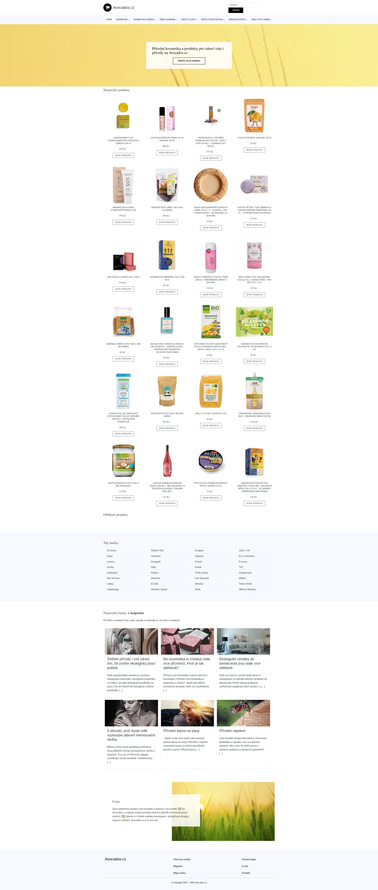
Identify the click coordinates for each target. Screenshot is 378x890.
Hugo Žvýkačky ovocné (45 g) (254, 137)
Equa (110, 556)
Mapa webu (179, 873)
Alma (197, 589)
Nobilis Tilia (157, 550)
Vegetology (113, 589)
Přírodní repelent (232, 731)
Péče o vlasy (188, 19)
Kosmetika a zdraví (143, 19)
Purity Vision (201, 572)
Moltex (242, 578)
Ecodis (154, 584)
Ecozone (111, 550)
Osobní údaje (249, 859)
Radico (155, 572)
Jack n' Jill (244, 550)
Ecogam (199, 550)
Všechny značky (181, 859)
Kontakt (246, 873)
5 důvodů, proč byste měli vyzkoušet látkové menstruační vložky (131, 735)
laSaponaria (245, 572)
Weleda (199, 584)
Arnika (110, 567)
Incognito (156, 561)
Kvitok (198, 567)
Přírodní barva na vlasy (181, 731)
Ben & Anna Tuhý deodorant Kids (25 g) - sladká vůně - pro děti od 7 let (254, 280)
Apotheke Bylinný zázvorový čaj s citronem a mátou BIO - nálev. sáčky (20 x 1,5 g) (211, 347)
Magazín (177, 866)
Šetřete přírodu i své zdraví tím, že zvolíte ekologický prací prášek (131, 663)
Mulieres (155, 578)
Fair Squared (202, 578)
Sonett (198, 561)
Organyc (199, 556)
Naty (153, 567)
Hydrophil (112, 572)
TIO (241, 567)
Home (109, 19)
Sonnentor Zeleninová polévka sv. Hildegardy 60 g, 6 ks (254, 347)
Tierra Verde (245, 584)
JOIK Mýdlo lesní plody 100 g (123, 277)
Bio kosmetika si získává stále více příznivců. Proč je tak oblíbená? (186, 663)
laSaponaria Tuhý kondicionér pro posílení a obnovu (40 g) (123, 140)
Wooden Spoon (159, 589)
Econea (243, 561)
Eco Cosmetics (247, 556)
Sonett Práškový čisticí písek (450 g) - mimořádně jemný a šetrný (211, 280)
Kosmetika (122, 19)
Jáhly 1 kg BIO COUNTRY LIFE (211, 413)
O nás (245, 866)
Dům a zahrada (167, 19)
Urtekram (156, 556)
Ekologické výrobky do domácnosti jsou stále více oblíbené (239, 663)
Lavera (110, 561)
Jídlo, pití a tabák (260, 19)
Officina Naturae (247, 589)
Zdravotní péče (237, 19)
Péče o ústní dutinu (212, 19)
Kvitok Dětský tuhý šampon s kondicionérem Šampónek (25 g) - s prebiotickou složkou (254, 210)
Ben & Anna (113, 578)
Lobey (110, 584)
